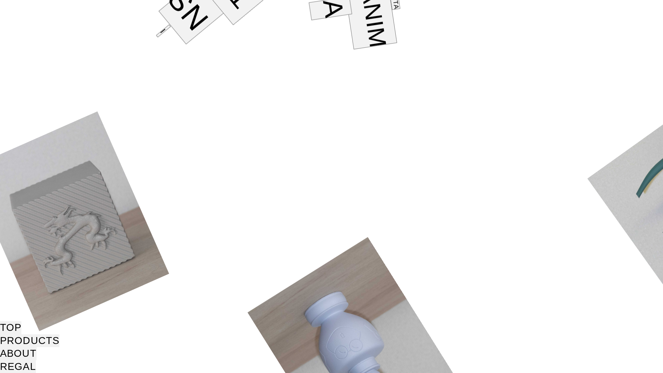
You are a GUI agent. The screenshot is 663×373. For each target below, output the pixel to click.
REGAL (18, 366)
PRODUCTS (29, 340)
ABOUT (18, 353)
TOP (10, 327)
